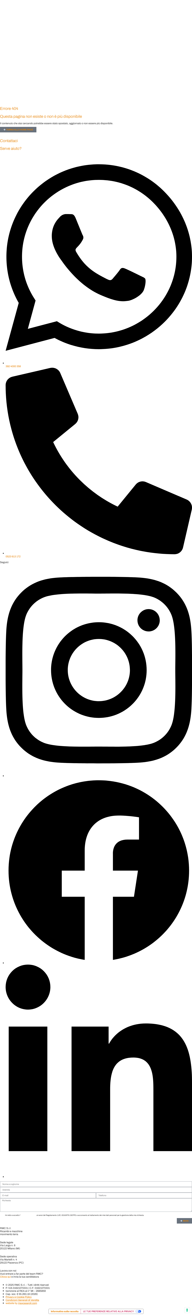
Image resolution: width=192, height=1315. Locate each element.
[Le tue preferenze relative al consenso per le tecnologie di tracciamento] (187, 1310)
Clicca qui (5, 1277)
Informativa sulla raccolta (64, 1311)
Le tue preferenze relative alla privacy (108, 1311)
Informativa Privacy (28, 1215)
